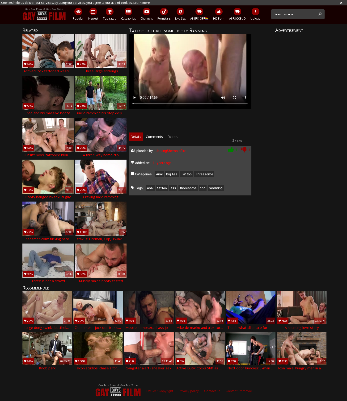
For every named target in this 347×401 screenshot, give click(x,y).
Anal (159, 174)
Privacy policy (188, 391)
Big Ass (172, 174)
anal (150, 188)
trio (202, 188)
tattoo (162, 188)
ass (173, 188)
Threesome (204, 174)
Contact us (212, 391)
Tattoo (186, 174)
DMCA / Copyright (159, 391)
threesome (188, 188)
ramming (216, 188)
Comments (154, 136)
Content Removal (239, 391)
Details (136, 136)
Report (173, 136)
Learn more (141, 2)
